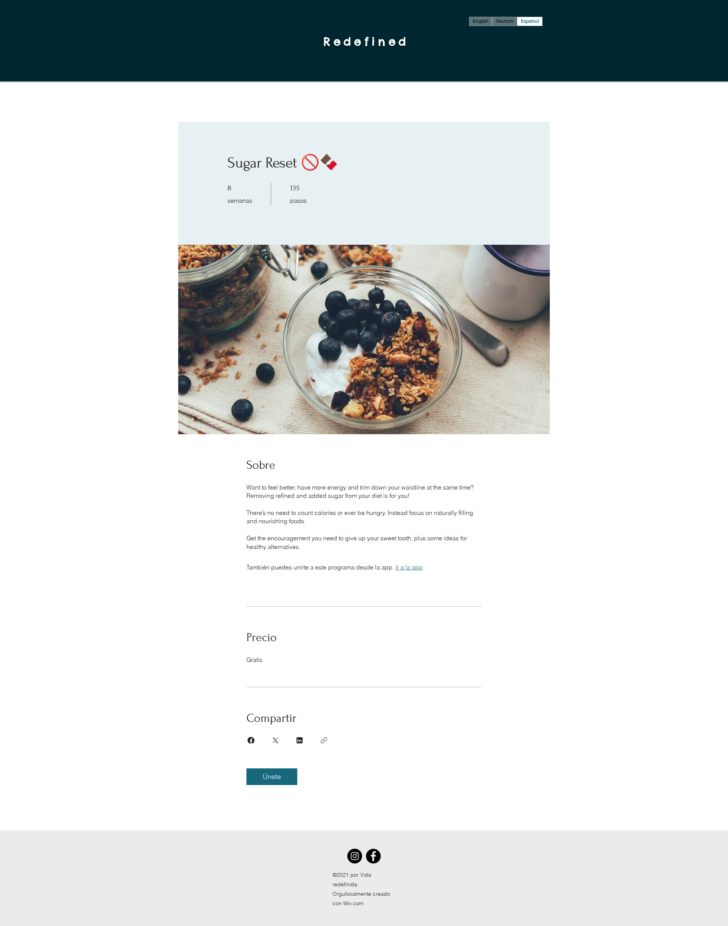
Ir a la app (409, 567)
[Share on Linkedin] (299, 740)
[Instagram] (354, 856)
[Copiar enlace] (323, 740)
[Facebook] (373, 856)
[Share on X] (275, 740)
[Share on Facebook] (251, 740)
